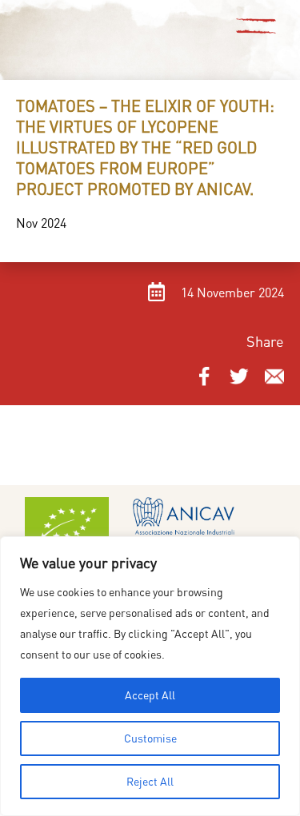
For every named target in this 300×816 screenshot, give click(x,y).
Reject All (150, 781)
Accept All (150, 695)
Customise (150, 738)
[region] (150, 676)
